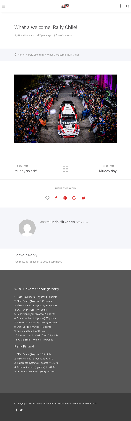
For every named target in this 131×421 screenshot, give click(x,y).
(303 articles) (81, 222)
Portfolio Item (36, 54)
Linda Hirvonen (26, 35)
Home (21, 54)
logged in (34, 261)
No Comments (65, 35)
